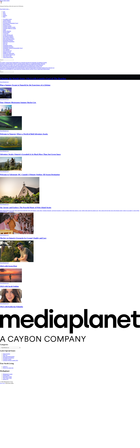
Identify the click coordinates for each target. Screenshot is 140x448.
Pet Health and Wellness (8, 357)
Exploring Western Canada (9, 27)
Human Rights (6, 32)
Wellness (5, 15)
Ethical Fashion (6, 24)
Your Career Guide (7, 378)
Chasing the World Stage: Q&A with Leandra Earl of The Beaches (33, 78)
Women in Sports (7, 52)
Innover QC (5, 379)
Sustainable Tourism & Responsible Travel (13, 48)
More (4, 16)
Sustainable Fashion (7, 45)
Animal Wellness (7, 20)
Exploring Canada (7, 25)
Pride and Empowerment (8, 39)
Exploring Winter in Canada (9, 28)
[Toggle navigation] (9, 9)
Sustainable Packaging (8, 46)
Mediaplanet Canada (7, 374)
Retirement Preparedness (8, 41)
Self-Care (5, 44)
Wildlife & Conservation (8, 53)
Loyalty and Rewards (8, 35)
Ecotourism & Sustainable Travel (10, 23)
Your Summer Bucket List (9, 54)
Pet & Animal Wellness (8, 37)
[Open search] (0, 61)
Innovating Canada (7, 376)
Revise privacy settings (10, 383)
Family (4, 29)
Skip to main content (4, 0)
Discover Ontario (7, 21)
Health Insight (6, 375)
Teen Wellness (6, 49)
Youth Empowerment (8, 57)
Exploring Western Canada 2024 (10, 360)
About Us (5, 366)
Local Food (5, 33)
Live (4, 11)
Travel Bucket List (7, 50)
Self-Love (5, 42)
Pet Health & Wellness (8, 36)
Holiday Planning (7, 31)
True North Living (4, 9)
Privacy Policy (2, 383)
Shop (4, 12)
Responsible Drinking (8, 40)
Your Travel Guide (7, 56)
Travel (4, 14)
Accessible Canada (7, 19)
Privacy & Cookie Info (8, 368)
